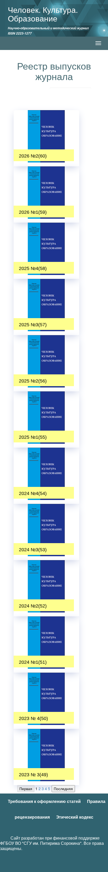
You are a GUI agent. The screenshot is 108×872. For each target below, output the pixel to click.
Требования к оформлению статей (44, 801)
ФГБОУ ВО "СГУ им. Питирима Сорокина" (41, 843)
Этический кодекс (74, 817)
